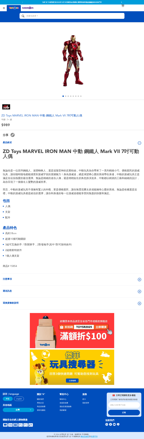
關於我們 (40, 399)
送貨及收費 (64, 403)
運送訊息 (7, 291)
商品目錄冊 (41, 407)
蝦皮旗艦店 (89, 2)
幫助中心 (63, 399)
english (19, 399)
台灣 (18, 410)
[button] (121, 2)
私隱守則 (94, 436)
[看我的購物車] (122, 5)
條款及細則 (85, 436)
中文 (7, 399)
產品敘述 (7, 142)
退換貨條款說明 (11, 302)
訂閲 (124, 413)
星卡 (84, 399)
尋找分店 (40, 403)
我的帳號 (63, 410)
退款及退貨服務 (65, 407)
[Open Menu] (4, 8)
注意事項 (7, 279)
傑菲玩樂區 (41, 410)
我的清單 (85, 403)
